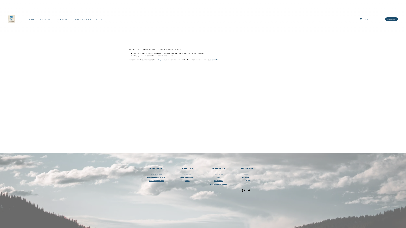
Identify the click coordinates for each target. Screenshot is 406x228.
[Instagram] (244, 190)
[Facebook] (249, 190)
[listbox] (365, 19)
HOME (31, 19)
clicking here (160, 60)
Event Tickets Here (391, 19)
